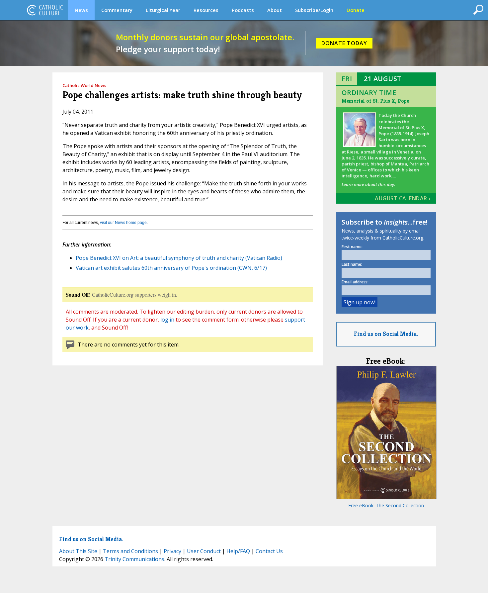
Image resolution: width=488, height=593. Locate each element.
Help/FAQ (238, 551)
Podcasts (243, 10)
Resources (206, 10)
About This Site (78, 551)
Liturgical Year (163, 10)
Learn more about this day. (368, 184)
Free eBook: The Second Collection (386, 505)
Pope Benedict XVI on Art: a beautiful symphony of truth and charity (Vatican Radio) (179, 257)
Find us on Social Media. (386, 334)
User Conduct (204, 551)
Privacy (172, 551)
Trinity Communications (134, 559)
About (274, 10)
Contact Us (269, 551)
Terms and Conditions (130, 551)
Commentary (116, 10)
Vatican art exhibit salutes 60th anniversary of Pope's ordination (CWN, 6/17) (171, 267)
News (81, 10)
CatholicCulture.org (45, 10)
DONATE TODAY (344, 43)
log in (167, 319)
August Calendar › (403, 198)
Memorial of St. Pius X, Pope (375, 100)
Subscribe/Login (314, 10)
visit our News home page (123, 222)
